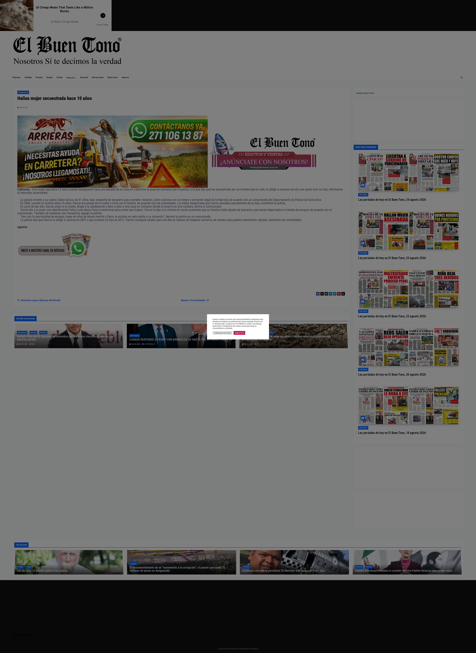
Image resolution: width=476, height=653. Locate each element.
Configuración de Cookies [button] (222, 333)
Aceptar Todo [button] (239, 333)
